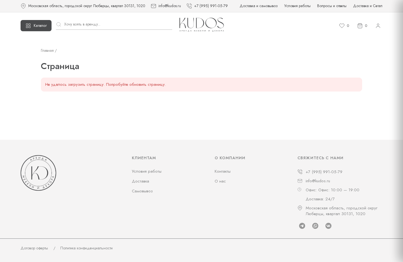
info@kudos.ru (318, 181)
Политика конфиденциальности (86, 248)
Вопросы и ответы (332, 5)
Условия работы (297, 5)
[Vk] (328, 225)
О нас (220, 181)
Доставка (140, 181)
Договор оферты (34, 248)
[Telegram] (302, 225)
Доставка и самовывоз (259, 5)
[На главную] (201, 25)
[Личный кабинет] (378, 25)
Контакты (223, 171)
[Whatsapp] (315, 225)
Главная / (49, 50)
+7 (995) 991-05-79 (324, 172)
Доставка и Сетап (367, 5)
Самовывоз (142, 191)
